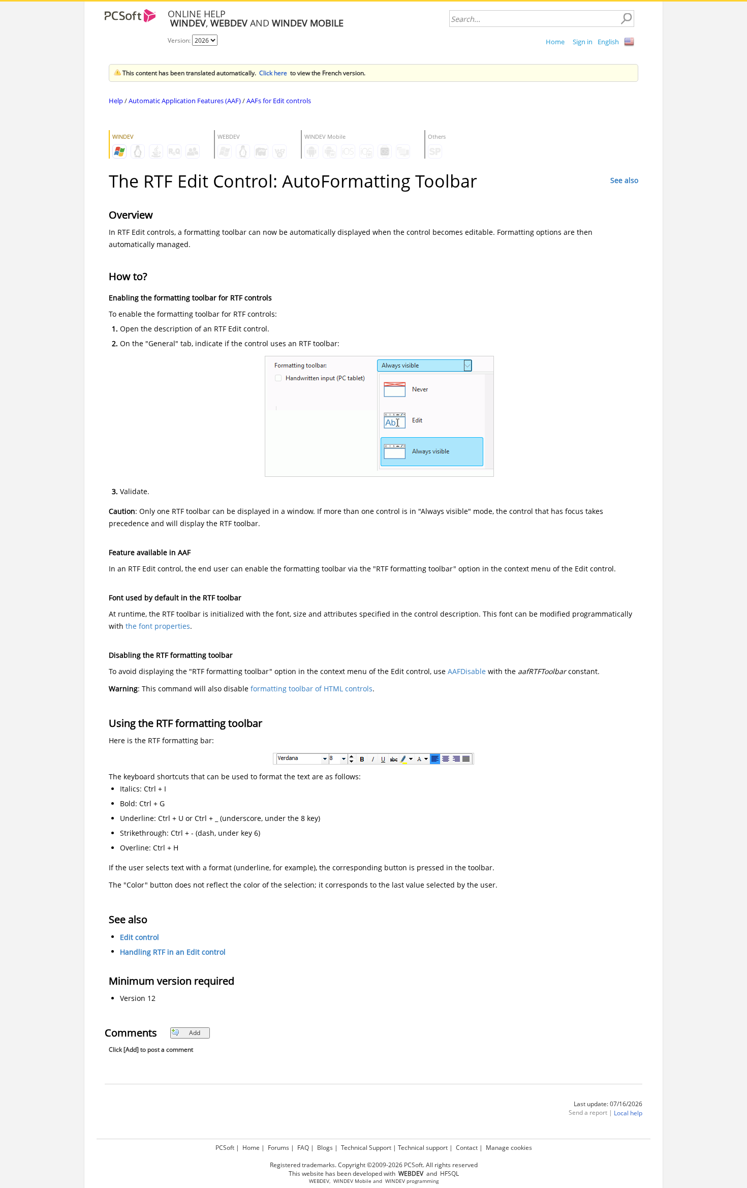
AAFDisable (467, 671)
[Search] (626, 18)
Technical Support (366, 1147)
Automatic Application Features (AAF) (185, 100)
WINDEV (395, 1181)
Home (555, 41)
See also (624, 180)
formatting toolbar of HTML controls (311, 688)
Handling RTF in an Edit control (173, 952)
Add (194, 1032)
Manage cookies (509, 1147)
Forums (278, 1147)
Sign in (583, 41)
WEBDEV (319, 1181)
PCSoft (224, 1147)
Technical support (423, 1147)
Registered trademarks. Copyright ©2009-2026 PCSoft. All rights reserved (374, 1165)
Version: (180, 40)
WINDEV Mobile (352, 1181)
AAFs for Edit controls (278, 100)
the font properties (158, 626)
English (608, 41)
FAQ (303, 1147)
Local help (628, 1113)
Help (116, 100)
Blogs (325, 1147)
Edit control (139, 937)
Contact (467, 1147)
